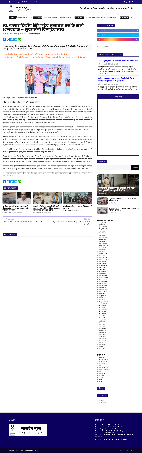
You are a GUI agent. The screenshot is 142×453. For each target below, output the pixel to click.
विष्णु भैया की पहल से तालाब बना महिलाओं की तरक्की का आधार (88, 17)
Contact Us (37, 2)
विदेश (112, 8)
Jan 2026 (103, 237)
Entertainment (104, 361)
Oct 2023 (103, 292)
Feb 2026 (103, 235)
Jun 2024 (103, 275)
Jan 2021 (102, 342)
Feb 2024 (103, 283)
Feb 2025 (103, 259)
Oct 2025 (103, 243)
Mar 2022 (102, 328)
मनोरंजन (119, 8)
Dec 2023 (103, 288)
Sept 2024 (103, 269)
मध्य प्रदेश (102, 8)
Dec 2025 (103, 239)
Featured (102, 363)
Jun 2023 (103, 300)
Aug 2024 (103, 271)
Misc (100, 371)
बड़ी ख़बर (87, 8)
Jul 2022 (102, 322)
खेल (132, 8)
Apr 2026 (103, 231)
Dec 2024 (103, 263)
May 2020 (102, 346)
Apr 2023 (103, 304)
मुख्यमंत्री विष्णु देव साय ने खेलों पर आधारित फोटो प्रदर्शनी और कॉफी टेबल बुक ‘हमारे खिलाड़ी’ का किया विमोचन (36, 54)
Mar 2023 (103, 306)
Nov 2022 (102, 314)
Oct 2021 (102, 334)
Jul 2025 (102, 249)
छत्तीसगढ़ (94, 8)
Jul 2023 (102, 298)
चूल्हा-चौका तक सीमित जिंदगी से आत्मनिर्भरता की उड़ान (44, 17)
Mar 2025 (103, 257)
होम (81, 8)
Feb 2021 (102, 340)
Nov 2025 (103, 241)
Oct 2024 (103, 267)
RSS (132, 450)
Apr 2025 (103, 255)
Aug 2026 (103, 223)
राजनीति (126, 8)
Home (28, 2)
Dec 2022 (103, 312)
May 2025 (103, 253)
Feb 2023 (103, 308)
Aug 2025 (103, 247)
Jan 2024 (103, 285)
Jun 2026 (103, 227)
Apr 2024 (103, 279)
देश (108, 8)
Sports (101, 377)
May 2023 (103, 302)
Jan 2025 (103, 261)
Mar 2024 (103, 281)
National (102, 373)
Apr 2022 (102, 326)
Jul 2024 (102, 273)
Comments (103, 402)
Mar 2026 (103, 233)
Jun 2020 (102, 344)
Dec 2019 (102, 348)
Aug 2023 (103, 296)
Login (120, 450)
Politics (101, 375)
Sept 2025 (103, 245)
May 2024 (103, 277)
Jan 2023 (103, 310)
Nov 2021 (102, 332)
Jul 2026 (102, 225)
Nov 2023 (103, 289)
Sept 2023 (103, 294)
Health (101, 365)
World (101, 381)
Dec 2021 (102, 330)
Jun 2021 (102, 338)
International (103, 367)
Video (101, 379)
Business (102, 357)
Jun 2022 (102, 324)
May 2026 (103, 229)
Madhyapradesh (104, 369)
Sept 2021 (102, 336)
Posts (102, 400)
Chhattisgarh (25, 17)
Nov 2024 (103, 265)
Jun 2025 (103, 251)
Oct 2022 (102, 316)
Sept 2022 (102, 318)
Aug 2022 (102, 320)
